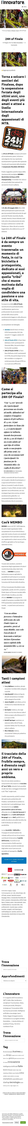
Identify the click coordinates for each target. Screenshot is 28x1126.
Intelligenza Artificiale (10, 1066)
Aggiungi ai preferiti (9, 70)
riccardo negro (14, 907)
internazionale (18, 902)
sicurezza (17, 1076)
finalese (7, 902)
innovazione (14, 1061)
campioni (7, 900)
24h (14, 893)
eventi (22, 1055)
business (16, 1051)
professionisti (5, 907)
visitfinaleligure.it (6, 911)
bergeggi (4, 897)
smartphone (7, 1079)
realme (8, 1076)
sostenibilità (15, 1079)
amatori (9, 895)
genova (11, 1058)
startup (6, 1082)
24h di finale (19, 893)
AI (3, 1051)
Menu (25, 6)
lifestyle (10, 1070)
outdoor (5, 1076)
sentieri (20, 907)
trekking (5, 1085)
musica (17, 1073)
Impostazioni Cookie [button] (7, 1122)
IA (3, 1062)
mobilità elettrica (6, 904)
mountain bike (16, 904)
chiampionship (15, 900)
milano (10, 1073)
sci (14, 1076)
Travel (14, 890)
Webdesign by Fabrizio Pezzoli (17, 1094)
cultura (4, 1055)
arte (6, 1051)
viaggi (11, 1085)
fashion (4, 1058)
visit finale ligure (16, 909)
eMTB (21, 900)
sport (21, 1079)
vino (17, 1085)
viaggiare (14, 1085)
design (8, 1055)
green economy (17, 1058)
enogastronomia (15, 1055)
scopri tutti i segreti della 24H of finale (14, 860)
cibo (22, 1051)
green (12, 902)
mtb (21, 904)
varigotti (9, 909)
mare (24, 902)
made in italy (15, 1070)
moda (13, 1073)
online (21, 1073)
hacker (22, 1058)
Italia (20, 1066)
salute (11, 1076)
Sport (10, 890)
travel (21, 1082)
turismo (8, 1085)
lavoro (5, 1070)
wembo (14, 911)
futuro (7, 1058)
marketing (5, 1073)
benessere (10, 1051)
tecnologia (15, 1082)
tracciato (4, 909)
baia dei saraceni (16, 895)
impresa (5, 1062)
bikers (8, 897)
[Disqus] (14, 939)
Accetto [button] (23, 1122)
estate (19, 1055)
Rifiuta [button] (16, 1122)
